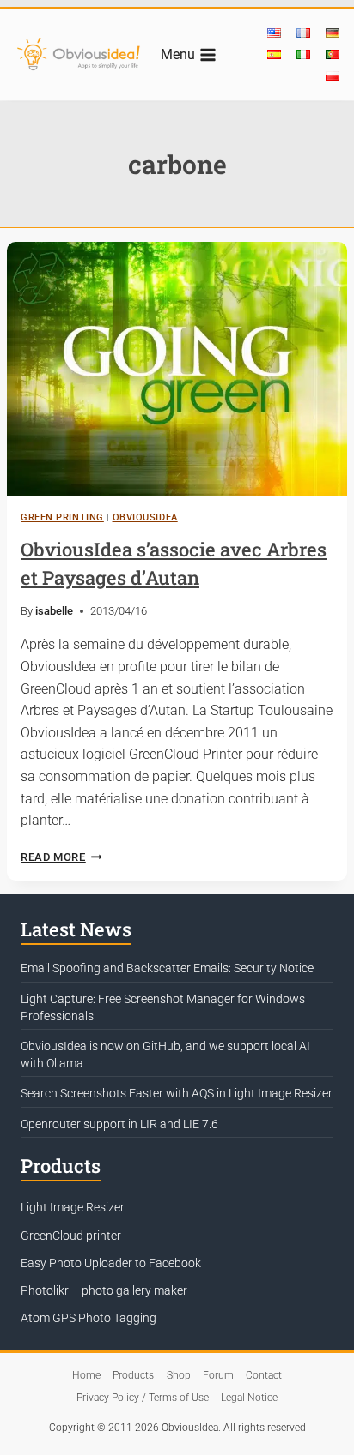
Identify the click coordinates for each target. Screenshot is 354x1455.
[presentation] (177, 369)
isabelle (54, 610)
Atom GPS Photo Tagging (88, 1318)
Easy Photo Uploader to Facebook (111, 1263)
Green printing (62, 517)
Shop (179, 1375)
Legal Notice (249, 1398)
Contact (264, 1375)
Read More (61, 857)
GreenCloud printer (71, 1235)
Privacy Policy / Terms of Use (142, 1398)
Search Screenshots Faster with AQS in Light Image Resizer (177, 1093)
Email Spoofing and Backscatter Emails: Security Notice (167, 968)
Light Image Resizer (73, 1207)
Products (133, 1375)
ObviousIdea (145, 517)
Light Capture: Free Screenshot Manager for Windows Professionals (163, 1007)
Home (86, 1375)
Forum (218, 1375)
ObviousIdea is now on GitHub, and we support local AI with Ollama (165, 1054)
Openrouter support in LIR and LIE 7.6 (119, 1124)
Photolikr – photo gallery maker (104, 1290)
